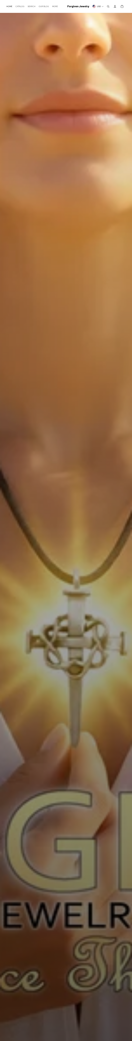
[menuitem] (9, 6)
